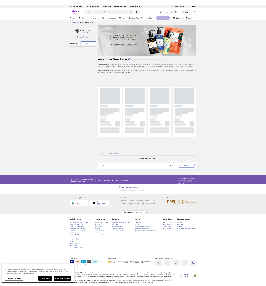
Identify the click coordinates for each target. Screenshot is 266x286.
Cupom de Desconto (118, 231)
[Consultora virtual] (137, 12)
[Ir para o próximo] (195, 18)
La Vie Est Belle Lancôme (142, 226)
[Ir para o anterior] (192, 18)
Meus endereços (168, 224)
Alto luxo (180, 226)
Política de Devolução (76, 224)
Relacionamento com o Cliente (79, 222)
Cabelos (81, 18)
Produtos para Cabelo (101, 222)
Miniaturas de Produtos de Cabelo (145, 231)
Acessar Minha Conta (186, 12)
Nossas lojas (74, 243)
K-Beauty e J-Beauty (117, 229)
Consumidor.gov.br (76, 233)
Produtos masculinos (121, 180)
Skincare (122, 18)
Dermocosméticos (100, 235)
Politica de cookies (28, 273)
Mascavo (137, 224)
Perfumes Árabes (117, 226)
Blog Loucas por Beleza (182, 18)
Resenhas (180, 224)
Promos (72, 18)
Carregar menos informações (133, 212)
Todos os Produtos (113, 153)
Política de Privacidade (77, 226)
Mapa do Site (74, 239)
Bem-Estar (149, 18)
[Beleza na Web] (74, 12)
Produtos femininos (104, 180)
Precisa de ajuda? (135, 7)
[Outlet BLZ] (163, 18)
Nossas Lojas (107, 7)
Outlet (71, 241)
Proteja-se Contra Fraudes (78, 229)
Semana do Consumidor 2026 (121, 222)
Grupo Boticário (92, 7)
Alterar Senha (167, 226)
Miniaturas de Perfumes (142, 229)
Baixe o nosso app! (120, 7)
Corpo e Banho (99, 231)
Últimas (179, 222)
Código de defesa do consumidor (80, 235)
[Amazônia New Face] (83, 30)
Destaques (102, 153)
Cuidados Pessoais (135, 18)
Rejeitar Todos (45, 278)
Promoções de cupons (77, 247)
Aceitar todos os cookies (62, 278)
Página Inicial (74, 22)
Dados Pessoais (168, 222)
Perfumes (97, 224)
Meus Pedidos (179, 7)
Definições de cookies (14, 278)
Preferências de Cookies (77, 231)
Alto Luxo (115, 224)
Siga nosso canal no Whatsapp (186, 229)
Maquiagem (112, 18)
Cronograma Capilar (101, 233)
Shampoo (138, 222)
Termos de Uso (74, 237)
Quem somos (74, 245)
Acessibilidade (77, 7)
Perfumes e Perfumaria (96, 18)
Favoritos (193, 7)
